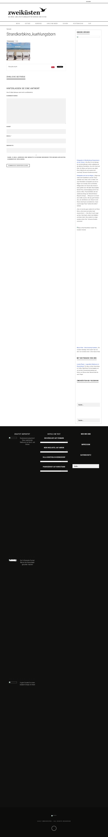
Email (9, 136)
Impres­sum (86, 444)
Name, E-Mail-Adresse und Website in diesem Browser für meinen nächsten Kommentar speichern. (36, 158)
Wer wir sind (86, 434)
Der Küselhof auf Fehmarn (54, 438)
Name (9, 126)
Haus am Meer (52, 23)
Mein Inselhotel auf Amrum (54, 448)
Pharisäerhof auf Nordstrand (54, 467)
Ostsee (27, 23)
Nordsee (38, 23)
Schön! (65, 23)
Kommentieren (12, 95)
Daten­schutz (85, 455)
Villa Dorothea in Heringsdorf (54, 457)
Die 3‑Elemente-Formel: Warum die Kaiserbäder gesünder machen (27, 562)
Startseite (9, 29)
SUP (89, 23)
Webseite (10, 145)
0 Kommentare (10, 41)
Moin (18, 23)
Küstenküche (78, 23)
